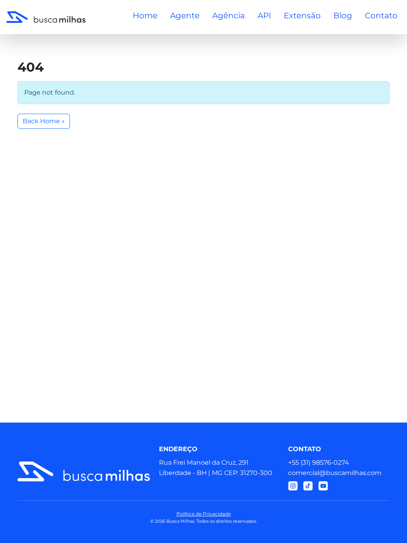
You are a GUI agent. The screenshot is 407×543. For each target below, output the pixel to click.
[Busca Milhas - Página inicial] (46, 17)
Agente (185, 15)
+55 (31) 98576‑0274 (318, 462)
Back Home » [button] (44, 121)
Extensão (302, 15)
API (264, 15)
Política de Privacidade (203, 514)
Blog (342, 15)
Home (145, 15)
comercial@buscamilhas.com (335, 473)
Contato (381, 15)
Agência (228, 15)
